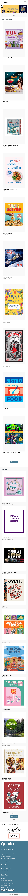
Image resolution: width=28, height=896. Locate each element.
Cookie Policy (5, 854)
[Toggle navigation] (25, 2)
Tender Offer (5, 887)
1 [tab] (13, 15)
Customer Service (6, 868)
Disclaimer (4, 871)
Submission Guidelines (7, 880)
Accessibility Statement (7, 861)
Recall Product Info (6, 885)
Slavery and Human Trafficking (9, 860)
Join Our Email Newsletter (8, 883)
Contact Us (4, 878)
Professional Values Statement (9, 858)
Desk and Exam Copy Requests (9, 882)
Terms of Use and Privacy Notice (9, 853)
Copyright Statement (7, 856)
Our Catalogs (5, 870)
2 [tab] (14, 15)
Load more (14, 461)
